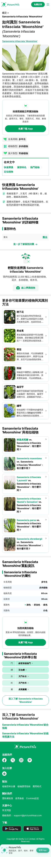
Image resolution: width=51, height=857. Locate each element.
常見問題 (6, 810)
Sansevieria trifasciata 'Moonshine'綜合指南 (25, 726)
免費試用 (38, 4)
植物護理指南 (23, 786)
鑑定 (4, 12)
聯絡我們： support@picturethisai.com (22, 815)
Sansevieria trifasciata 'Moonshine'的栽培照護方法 (25, 735)
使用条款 (19, 798)
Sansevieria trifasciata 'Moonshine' (19, 41)
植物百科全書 (8, 786)
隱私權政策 (7, 798)
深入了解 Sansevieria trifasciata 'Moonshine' (26, 700)
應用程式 (37, 786)
